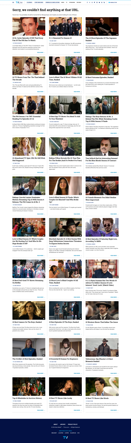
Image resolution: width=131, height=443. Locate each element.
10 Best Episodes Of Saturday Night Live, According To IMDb (101, 240)
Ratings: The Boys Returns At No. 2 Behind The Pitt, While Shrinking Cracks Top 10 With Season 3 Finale (101, 118)
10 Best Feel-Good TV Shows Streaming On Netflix (27, 281)
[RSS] (104, 2)
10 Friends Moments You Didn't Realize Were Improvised (101, 198)
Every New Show (39, 2)
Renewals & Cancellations (52, 2)
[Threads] (92, 2)
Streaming (72, 2)
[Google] (101, 2)
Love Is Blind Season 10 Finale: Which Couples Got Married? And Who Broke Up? (64, 199)
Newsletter (113, 2)
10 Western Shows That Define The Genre (102, 322)
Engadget (54, 433)
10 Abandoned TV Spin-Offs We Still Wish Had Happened (28, 159)
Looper (67, 433)
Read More (40, 52)
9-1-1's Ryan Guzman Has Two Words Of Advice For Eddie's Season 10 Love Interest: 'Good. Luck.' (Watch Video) (101, 282)
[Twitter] (89, 2)
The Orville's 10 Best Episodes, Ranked (27, 359)
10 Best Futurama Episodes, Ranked (100, 77)
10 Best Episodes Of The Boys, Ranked (64, 322)
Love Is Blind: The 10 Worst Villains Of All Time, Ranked (65, 78)
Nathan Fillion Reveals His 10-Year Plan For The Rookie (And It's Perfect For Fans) (65, 159)
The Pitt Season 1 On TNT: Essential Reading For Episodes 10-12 (26, 117)
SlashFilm (73, 433)
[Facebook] (87, 2)
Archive (62, 424)
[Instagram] (97, 2)
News (62, 2)
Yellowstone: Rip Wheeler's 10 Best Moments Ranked (99, 360)
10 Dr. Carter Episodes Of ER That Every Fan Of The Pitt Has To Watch (27, 39)
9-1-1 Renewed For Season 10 (60, 38)
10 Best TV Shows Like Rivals (97, 398)
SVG (78, 433)
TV (66, 2)
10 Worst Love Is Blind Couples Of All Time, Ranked (63, 281)
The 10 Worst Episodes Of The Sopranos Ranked (101, 39)
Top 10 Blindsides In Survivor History (27, 398)
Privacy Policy (72, 424)
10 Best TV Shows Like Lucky (60, 398)
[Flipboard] (94, 2)
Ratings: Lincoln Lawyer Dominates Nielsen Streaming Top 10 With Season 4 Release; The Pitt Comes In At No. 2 (28, 199)
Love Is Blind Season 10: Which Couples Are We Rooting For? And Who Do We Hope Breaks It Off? (27, 241)
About (56, 424)
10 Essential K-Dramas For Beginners (63, 359)
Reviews (79, 2)
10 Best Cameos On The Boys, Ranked (27, 322)
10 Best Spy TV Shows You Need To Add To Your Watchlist (64, 117)
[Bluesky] (99, 2)
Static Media (58, 427)
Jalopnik (60, 433)
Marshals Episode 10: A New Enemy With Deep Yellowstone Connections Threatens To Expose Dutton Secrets (65, 241)
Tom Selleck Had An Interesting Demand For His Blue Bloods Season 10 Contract (102, 159)
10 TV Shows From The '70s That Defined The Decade (28, 78)
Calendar (29, 2)
